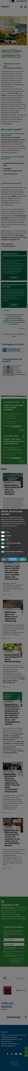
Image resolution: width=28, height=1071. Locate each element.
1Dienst (7, 540)
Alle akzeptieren (22, 559)
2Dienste (8, 544)
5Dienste (8, 537)
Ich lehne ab (4, 559)
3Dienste (8, 533)
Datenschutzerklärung (6, 528)
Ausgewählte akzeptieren (13, 559)
